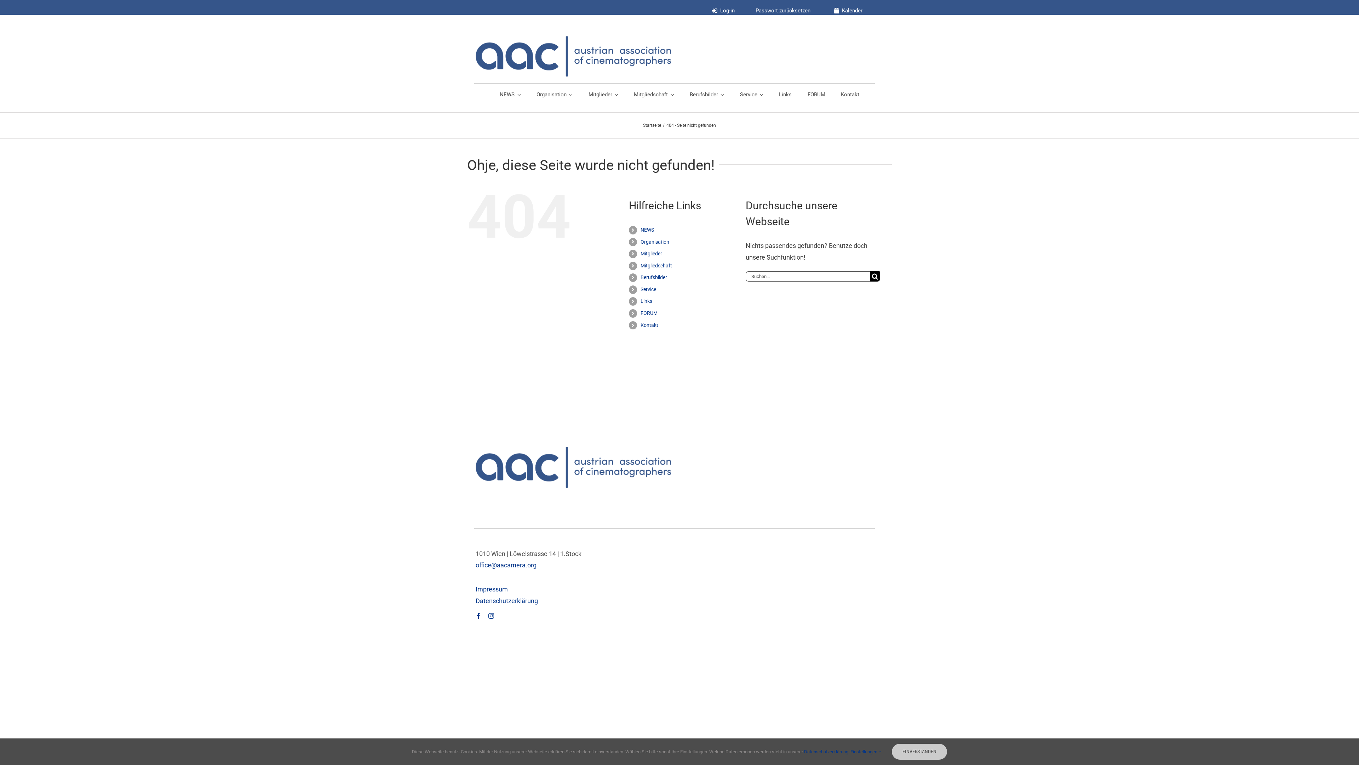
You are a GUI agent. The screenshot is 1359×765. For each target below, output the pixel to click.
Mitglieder (651, 253)
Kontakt (649, 325)
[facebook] (478, 616)
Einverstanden (919, 751)
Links (646, 301)
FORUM (649, 313)
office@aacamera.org (506, 565)
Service (648, 289)
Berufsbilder (654, 277)
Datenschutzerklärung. (827, 751)
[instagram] (491, 616)
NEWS (647, 230)
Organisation (655, 242)
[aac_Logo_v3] (573, 39)
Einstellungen (864, 751)
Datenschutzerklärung (507, 601)
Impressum (492, 589)
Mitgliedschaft (656, 265)
